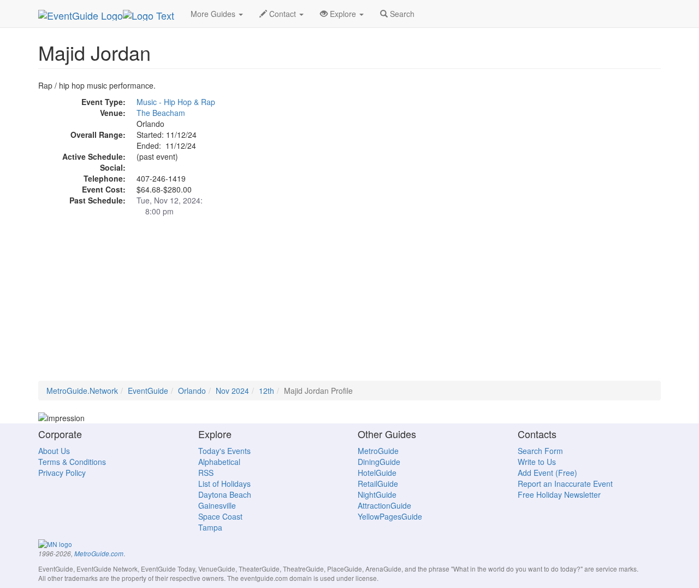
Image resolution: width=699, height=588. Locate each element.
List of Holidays (224, 483)
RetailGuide (378, 483)
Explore (343, 13)
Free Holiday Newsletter (559, 494)
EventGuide (148, 390)
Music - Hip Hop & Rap (176, 101)
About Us (54, 450)
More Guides (214, 13)
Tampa (210, 527)
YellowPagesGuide (390, 516)
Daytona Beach (224, 494)
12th (266, 390)
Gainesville (217, 505)
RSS (206, 472)
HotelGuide (377, 472)
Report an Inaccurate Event (565, 483)
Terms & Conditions (72, 461)
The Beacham (161, 112)
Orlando (192, 390)
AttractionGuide (384, 505)
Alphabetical (219, 461)
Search (401, 13)
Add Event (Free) (547, 472)
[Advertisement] (349, 304)
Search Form (540, 450)
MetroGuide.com (98, 553)
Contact (282, 13)
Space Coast (220, 516)
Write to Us (537, 461)
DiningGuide (379, 461)
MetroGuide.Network (82, 390)
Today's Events (224, 450)
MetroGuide (378, 450)
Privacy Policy (62, 472)
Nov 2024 (232, 390)
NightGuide (377, 494)
